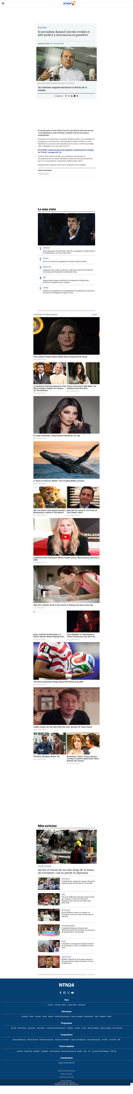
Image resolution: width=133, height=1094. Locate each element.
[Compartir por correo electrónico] (74, 96)
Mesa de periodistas (93, 1028)
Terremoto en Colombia (44, 866)
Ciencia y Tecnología (77, 1016)
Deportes (50, 1016)
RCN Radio (36, 1051)
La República (44, 1051)
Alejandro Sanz (47, 266)
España (64, 941)
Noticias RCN (28, 1051)
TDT (89, 1051)
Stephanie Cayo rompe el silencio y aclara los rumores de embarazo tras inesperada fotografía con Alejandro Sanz (68, 271)
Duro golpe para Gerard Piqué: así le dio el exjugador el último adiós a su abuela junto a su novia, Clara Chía (69, 252)
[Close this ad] (131, 1084)
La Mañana (70, 1028)
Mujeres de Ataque (106, 1028)
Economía (38, 1016)
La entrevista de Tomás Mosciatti (56, 1028)
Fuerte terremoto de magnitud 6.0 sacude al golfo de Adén (64, 261)
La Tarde (83, 1028)
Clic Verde (13, 1028)
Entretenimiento (88, 1016)
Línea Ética (105, 1040)
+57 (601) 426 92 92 (69, 1063)
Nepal (44, 277)
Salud (96, 1016)
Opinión (109, 1016)
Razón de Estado (117, 1028)
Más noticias (47, 826)
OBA (119, 1040)
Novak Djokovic (66, 910)
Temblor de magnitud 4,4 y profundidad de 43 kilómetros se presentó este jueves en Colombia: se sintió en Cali (69, 292)
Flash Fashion (41, 1028)
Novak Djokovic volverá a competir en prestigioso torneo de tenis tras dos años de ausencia (78, 914)
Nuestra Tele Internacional (62, 1016)
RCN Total (113, 1051)
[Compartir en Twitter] (69, 96)
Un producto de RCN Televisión (100, 1051)
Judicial (44, 1016)
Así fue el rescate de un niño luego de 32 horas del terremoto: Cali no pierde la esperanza (66, 871)
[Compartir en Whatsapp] (77, 96)
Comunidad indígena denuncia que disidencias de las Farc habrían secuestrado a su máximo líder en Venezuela (78, 930)
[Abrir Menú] (3, 3)
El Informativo (32, 1028)
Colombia (45, 287)
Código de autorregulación (78, 1040)
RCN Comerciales (55, 1051)
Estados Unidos (72, 1005)
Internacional (81, 1005)
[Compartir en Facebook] (66, 96)
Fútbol (63, 894)
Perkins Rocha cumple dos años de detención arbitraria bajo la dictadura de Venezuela (78, 882)
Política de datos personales (66, 1071)
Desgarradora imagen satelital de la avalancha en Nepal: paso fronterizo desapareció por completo (66, 281)
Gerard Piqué (46, 248)
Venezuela (57, 1005)
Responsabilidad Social (19, 1040)
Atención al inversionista (46, 1040)
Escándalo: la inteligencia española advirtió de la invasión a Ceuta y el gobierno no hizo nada (78, 946)
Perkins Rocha (66, 879)
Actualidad (25, 1016)
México (64, 1005)
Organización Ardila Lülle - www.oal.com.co (67, 1084)
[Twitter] (68, 993)
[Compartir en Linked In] (72, 96)
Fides (85, 1051)
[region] (66, 15)
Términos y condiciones (66, 1077)
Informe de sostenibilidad (62, 1040)
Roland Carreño (42, 27)
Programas (102, 1016)
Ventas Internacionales (93, 1040)
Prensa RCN (112, 1040)
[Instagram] (64, 993)
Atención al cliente (32, 1040)
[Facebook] (60, 993)
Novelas (79, 1051)
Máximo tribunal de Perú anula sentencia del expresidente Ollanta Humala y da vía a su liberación (78, 961)
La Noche (77, 1028)
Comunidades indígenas (68, 925)
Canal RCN (20, 1051)
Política (31, 1016)
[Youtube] (72, 993)
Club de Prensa (22, 1028)
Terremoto (46, 258)
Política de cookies (66, 1074)
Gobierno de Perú (66, 957)
